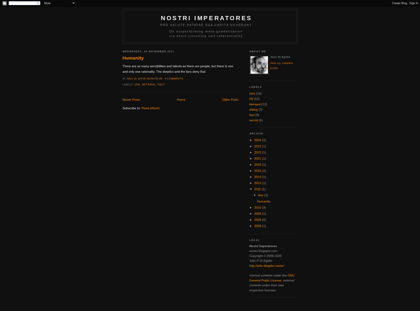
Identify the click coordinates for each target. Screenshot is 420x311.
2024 (258, 140)
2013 (258, 183)
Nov (261, 195)
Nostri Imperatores (206, 18)
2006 (258, 226)
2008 (258, 219)
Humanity (133, 57)
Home (181, 99)
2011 (258, 189)
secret (253, 120)
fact (161, 84)
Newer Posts (131, 99)
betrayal (149, 84)
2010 (258, 207)
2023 (258, 146)
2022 (258, 152)
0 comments (174, 78)
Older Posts (230, 99)
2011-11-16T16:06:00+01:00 (144, 78)
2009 (258, 213)
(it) (251, 98)
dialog (253, 109)
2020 (258, 164)
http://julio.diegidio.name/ (266, 265)
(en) (137, 84)
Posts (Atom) (150, 108)
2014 (258, 177)
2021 (258, 158)
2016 (258, 170)
